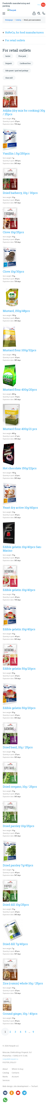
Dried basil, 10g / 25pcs (18, 747)
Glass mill (9, 78)
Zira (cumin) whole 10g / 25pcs (23, 983)
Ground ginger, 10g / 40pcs (20, 1013)
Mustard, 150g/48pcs (16, 311)
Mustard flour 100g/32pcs (19, 350)
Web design (8, 1086)
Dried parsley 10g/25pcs (18, 826)
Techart (34, 1086)
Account (15, 1076)
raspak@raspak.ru (10, 1059)
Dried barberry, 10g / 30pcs (20, 193)
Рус (39, 5)
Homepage (9, 20)
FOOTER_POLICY (9, 1062)
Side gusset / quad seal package (16, 71)
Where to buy (17, 1069)
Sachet (7, 56)
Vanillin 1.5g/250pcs (16, 153)
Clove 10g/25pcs (13, 232)
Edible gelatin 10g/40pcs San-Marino (22, 548)
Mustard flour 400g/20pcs (20, 389)
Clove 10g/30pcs (13, 271)
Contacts (15, 1072)
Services (6, 1080)
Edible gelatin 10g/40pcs (19, 590)
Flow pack (22, 56)
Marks (5, 1076)
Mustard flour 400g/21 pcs (20, 429)
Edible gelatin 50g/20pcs (19, 668)
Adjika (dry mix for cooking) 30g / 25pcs (24, 112)
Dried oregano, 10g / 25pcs (20, 786)
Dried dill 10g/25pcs (16, 904)
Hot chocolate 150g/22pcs (19, 468)
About (5, 1069)
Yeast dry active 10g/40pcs (20, 507)
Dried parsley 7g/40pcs (18, 865)
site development (21, 1086)
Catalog (18, 20)
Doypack (8, 63)
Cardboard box (25, 63)
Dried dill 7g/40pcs (15, 944)
